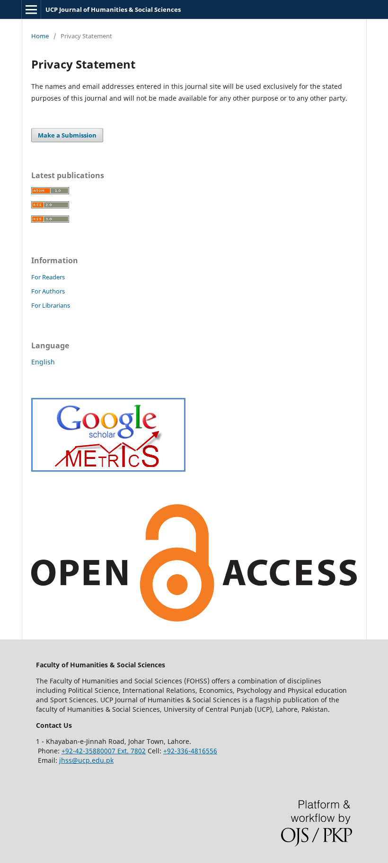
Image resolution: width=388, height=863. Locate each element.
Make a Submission (67, 135)
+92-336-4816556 (190, 750)
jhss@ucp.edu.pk (86, 760)
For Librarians (50, 305)
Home (40, 36)
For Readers (48, 277)
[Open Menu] (31, 9)
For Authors (48, 291)
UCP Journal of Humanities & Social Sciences (113, 9)
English (43, 361)
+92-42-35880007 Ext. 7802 (104, 750)
